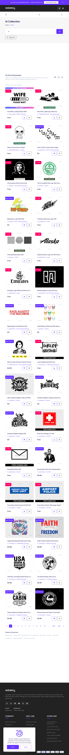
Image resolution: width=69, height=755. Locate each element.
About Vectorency (10, 722)
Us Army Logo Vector (29, 638)
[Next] (63, 626)
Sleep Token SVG (17, 638)
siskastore (12, 400)
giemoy (11, 185)
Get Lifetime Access (51, 2)
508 (53, 626)
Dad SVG (49, 635)
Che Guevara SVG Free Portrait (17, 183)
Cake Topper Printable (53, 735)
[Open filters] (55, 77)
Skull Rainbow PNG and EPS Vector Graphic (49, 326)
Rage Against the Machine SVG (17, 326)
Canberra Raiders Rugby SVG (16, 433)
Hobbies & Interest (52, 579)
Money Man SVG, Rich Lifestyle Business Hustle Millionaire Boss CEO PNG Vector (49, 469)
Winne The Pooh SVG (53, 729)
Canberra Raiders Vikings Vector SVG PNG (49, 398)
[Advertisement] (34, 58)
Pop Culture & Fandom (53, 150)
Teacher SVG (17, 635)
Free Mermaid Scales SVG (15, 254)
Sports (46, 185)
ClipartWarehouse (44, 114)
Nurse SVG (55, 635)
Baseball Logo (51, 732)
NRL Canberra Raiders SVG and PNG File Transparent (19, 398)
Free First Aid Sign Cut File (45, 433)
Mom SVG (42, 635)
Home (7, 25)
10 (44, 626)
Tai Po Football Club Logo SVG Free (48, 183)
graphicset (42, 150)
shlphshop (12, 472)
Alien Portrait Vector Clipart (16, 147)
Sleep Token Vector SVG (54, 741)
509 (59, 626)
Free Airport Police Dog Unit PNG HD (19, 505)
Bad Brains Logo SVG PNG (15, 219)
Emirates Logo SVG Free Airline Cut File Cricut (19, 290)
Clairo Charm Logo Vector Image (47, 147)
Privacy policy (30, 725)
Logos (48, 221)
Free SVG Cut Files (52, 726)
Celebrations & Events (53, 364)
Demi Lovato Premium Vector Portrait (19, 362)
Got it (13, 747)
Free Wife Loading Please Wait (17, 111)
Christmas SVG (35, 635)
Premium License (31, 722)
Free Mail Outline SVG (14, 469)
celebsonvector (13, 364)
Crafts (16, 257)
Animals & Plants (54, 114)
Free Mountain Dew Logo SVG (46, 219)
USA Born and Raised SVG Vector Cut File (19, 577)
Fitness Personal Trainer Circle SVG (48, 612)
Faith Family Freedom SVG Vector (47, 541)
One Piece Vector (52, 738)
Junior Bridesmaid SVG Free (46, 362)
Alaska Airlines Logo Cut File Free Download (49, 254)
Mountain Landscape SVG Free (47, 111)
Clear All (11, 37)
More (26, 747)
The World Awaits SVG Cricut (46, 577)
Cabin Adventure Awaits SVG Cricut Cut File (19, 612)
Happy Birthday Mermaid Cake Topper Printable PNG (19, 541)
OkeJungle (12, 114)
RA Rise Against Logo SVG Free (47, 290)
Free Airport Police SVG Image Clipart (49, 505)
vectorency (42, 364)
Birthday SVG (8, 635)
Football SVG (8, 638)
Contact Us (8, 725)
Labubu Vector (25, 635)
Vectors (22, 150)
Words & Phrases (21, 114)
